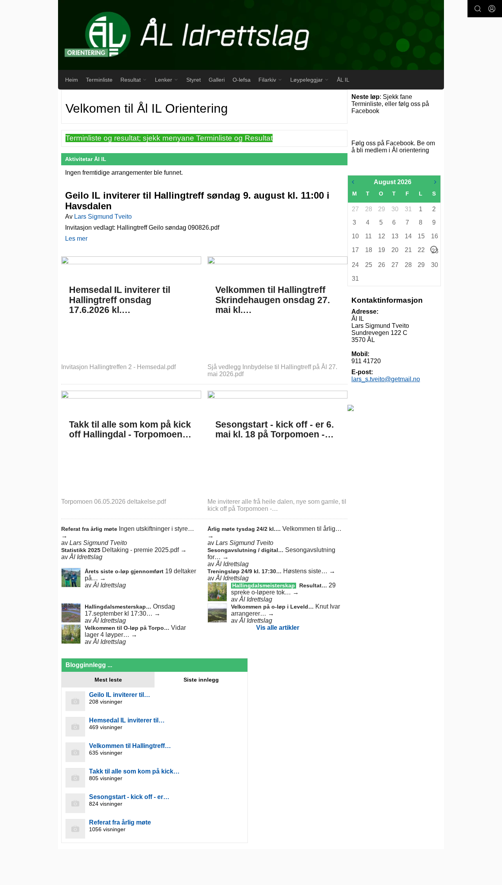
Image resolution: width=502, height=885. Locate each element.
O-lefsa (242, 80)
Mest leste (108, 680)
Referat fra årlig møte (90, 529)
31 (408, 209)
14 (408, 236)
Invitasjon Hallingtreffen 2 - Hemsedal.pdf (118, 367)
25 (368, 264)
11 (368, 236)
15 (421, 236)
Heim (71, 80)
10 (355, 236)
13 (394, 236)
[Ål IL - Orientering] (251, 35)
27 (355, 209)
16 (434, 236)
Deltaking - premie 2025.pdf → (144, 550)
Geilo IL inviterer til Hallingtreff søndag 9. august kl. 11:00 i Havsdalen (197, 200)
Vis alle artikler (277, 627)
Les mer (76, 238)
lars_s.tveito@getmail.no (385, 379)
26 (381, 264)
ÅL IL (343, 80)
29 (381, 209)
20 (394, 250)
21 (408, 250)
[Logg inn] (492, 9)
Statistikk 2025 (81, 550)
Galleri (217, 80)
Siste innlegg (201, 680)
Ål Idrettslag (85, 557)
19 (381, 250)
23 (434, 250)
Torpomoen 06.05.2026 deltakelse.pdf (113, 501)
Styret (193, 80)
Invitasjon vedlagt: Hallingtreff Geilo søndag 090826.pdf (142, 227)
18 (368, 250)
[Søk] (478, 9)
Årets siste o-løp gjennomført (125, 571)
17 (355, 250)
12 (381, 236)
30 (394, 209)
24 (355, 264)
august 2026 (392, 182)
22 (421, 250)
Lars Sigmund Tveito (103, 216)
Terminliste (99, 80)
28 (368, 209)
